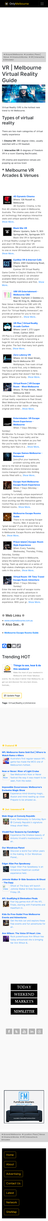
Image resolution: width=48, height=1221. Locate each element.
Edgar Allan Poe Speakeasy (16, 863)
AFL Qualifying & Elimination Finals (20, 898)
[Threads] (39, 1031)
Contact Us (13, 1183)
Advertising (13, 1173)
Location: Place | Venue (34, 1134)
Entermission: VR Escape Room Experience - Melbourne (26, 421)
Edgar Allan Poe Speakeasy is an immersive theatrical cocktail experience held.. (26, 869)
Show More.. (8, 221)
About (10, 1164)
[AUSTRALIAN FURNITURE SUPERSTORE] (24, 1106)
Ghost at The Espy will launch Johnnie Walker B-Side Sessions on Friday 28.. (27, 888)
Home (10, 1154)
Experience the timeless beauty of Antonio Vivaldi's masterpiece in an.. (27, 838)
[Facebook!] (8, 1031)
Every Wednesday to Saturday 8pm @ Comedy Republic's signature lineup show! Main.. (28, 822)
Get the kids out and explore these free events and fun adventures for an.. (27, 923)
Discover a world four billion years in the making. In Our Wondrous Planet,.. (27, 854)
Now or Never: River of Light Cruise (20, 771)
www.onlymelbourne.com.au (18, 620)
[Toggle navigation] (42, 3)
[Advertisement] (24, 30)
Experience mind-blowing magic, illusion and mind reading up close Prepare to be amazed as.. (27, 796)
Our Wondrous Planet (13, 847)
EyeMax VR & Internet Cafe (27, 259)
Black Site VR (20, 228)
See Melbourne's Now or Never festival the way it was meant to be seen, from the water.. (28, 777)
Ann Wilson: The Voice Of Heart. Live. (21, 933)
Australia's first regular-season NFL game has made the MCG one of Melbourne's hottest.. (27, 761)
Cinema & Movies (20, 57)
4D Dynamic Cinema (24, 196)
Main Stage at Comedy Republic (18, 816)
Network (11, 1202)
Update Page (13, 695)
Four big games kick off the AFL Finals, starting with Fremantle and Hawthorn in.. (27, 904)
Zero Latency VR (22, 355)
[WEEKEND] (24, 1001)
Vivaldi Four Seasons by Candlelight (20, 832)
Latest (10, 1192)
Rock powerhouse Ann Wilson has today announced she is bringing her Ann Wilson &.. (27, 939)
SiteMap (11, 1211)
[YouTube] (24, 1031)
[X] (16, 1031)
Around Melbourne (14, 54)
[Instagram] (31, 1031)
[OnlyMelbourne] (6, 3)
